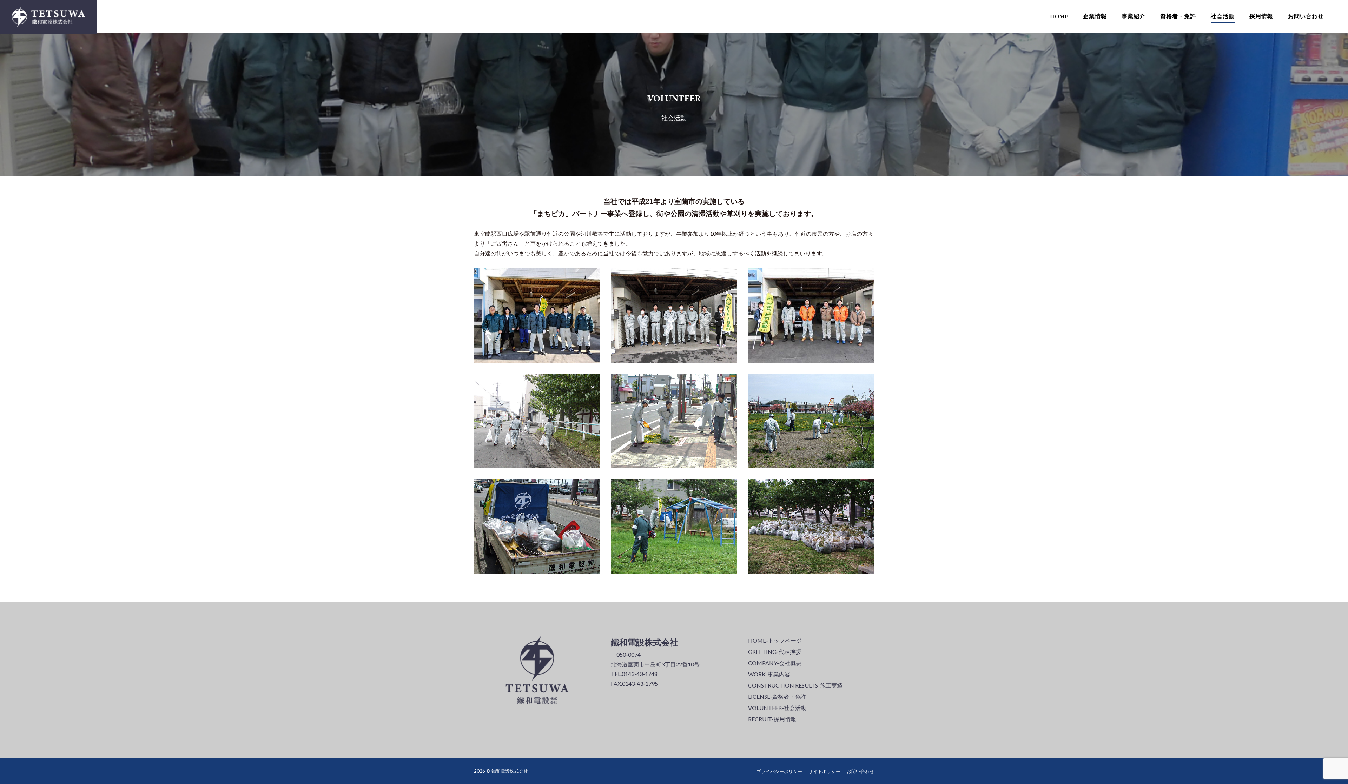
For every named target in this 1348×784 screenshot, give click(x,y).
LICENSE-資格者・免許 (777, 696)
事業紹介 (1133, 16)
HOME (1059, 16)
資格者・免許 (1178, 16)
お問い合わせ (1306, 16)
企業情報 (1095, 16)
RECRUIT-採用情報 (772, 719)
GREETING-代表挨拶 (774, 651)
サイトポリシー (824, 771)
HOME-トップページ (775, 640)
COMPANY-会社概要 (774, 662)
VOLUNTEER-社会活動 (777, 707)
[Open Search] (1340, 17)
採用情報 (1261, 16)
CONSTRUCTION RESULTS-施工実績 (795, 685)
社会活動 (1223, 16)
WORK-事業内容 (769, 674)
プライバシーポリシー (779, 771)
